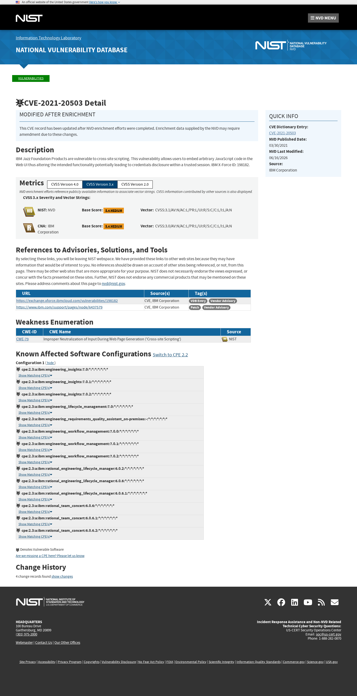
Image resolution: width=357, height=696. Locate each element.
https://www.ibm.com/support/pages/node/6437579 (59, 307)
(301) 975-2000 (26, 634)
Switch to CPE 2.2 (170, 355)
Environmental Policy (190, 662)
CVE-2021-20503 (282, 133)
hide (50, 363)
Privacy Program (70, 662)
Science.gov (315, 662)
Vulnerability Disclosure (119, 662)
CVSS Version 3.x (99, 184)
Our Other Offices (67, 643)
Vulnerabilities (30, 78)
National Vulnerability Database (72, 49)
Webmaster (24, 642)
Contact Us (43, 642)
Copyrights (92, 662)
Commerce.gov (294, 662)
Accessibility (47, 662)
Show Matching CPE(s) (34, 375)
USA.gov (332, 662)
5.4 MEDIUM (113, 210)
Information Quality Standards (259, 662)
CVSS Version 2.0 (135, 184)
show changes (62, 576)
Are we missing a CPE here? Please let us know (50, 556)
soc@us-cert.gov (328, 634)
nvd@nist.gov (113, 283)
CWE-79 (22, 339)
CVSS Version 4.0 (64, 184)
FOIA (169, 662)
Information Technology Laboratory (48, 38)
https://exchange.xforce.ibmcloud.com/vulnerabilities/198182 (67, 300)
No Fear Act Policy (151, 662)
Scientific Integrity (221, 662)
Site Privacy (27, 662)
